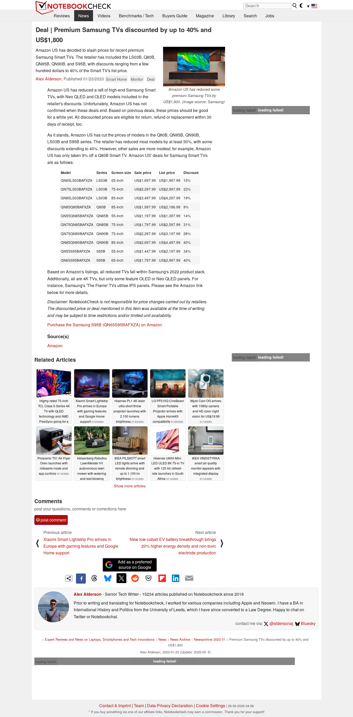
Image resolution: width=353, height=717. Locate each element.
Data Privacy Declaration (170, 705)
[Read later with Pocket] (149, 578)
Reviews (62, 16)
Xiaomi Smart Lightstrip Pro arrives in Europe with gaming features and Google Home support (80, 546)
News (83, 16)
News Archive (180, 639)
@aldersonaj (280, 623)
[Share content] (68, 578)
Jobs (269, 16)
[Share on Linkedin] (175, 578)
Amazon (55, 346)
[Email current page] (189, 578)
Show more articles (129, 485)
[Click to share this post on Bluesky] (108, 578)
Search (250, 16)
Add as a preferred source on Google (135, 564)
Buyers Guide (174, 16)
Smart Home (116, 79)
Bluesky (308, 623)
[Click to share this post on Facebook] (81, 578)
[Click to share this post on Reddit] (135, 578)
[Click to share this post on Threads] (94, 578)
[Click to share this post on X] (121, 578)
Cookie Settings (210, 705)
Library (228, 16)
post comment (53, 520)
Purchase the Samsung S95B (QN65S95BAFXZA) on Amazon (104, 325)
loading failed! (244, 110)
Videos (103, 16)
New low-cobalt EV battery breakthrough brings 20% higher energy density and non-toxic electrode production (173, 546)
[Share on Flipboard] (162, 578)
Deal (151, 79)
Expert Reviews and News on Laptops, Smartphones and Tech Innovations (100, 639)
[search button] (295, 5)
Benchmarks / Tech (136, 16)
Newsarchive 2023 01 (209, 639)
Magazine (205, 16)
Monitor (137, 79)
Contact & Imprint (115, 705)
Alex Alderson (49, 79)
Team (139, 705)
